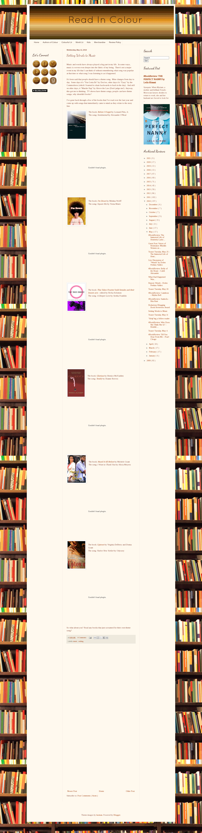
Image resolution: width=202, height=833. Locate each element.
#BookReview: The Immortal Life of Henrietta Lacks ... (156, 237)
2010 (149, 201)
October (152, 212)
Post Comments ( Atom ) (88, 796)
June (151, 228)
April (151, 344)
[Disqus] (101, 681)
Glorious (100, 376)
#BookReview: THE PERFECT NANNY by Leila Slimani (154, 79)
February (153, 352)
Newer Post (72, 791)
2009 (149, 361)
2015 (149, 182)
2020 (149, 162)
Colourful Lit (67, 42)
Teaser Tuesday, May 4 (157, 331)
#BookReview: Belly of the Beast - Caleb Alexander (158, 271)
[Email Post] (90, 638)
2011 (149, 197)
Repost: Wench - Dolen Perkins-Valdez (158, 284)
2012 (149, 193)
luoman (99, 815)
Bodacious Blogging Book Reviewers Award (159, 306)
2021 (149, 158)
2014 (149, 186)
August (152, 220)
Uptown (100, 544)
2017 (149, 174)
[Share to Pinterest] (107, 637)
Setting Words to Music (157, 311)
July (151, 224)
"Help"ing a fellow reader (159, 319)
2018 (149, 170)
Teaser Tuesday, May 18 (158, 289)
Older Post (130, 791)
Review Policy (115, 42)
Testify (99, 378)
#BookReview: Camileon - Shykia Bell (158, 294)
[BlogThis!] (98, 637)
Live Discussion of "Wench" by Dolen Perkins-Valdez (157, 262)
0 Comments (82, 638)
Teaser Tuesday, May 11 (158, 315)
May (151, 232)
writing (80, 641)
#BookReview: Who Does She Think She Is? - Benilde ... (159, 324)
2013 (149, 189)
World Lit (79, 42)
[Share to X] (101, 637)
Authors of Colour (50, 42)
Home (36, 42)
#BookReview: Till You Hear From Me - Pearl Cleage (158, 337)
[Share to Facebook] (104, 637)
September (153, 216)
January (152, 356)
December (153, 205)
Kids (89, 42)
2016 (149, 178)
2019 (149, 166)
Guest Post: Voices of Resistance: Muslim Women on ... (157, 246)
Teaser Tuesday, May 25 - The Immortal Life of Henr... (159, 254)
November (153, 208)
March (152, 348)
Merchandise (99, 42)
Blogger (117, 815)
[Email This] (95, 637)
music (75, 641)
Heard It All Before (106, 461)
